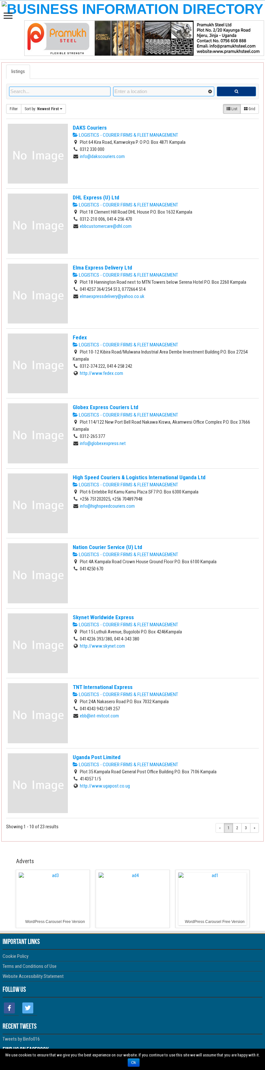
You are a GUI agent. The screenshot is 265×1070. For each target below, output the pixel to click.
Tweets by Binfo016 (21, 1039)
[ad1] (212, 899)
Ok (133, 1062)
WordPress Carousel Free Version (55, 921)
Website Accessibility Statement (33, 976)
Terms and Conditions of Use (30, 966)
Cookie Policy (15, 956)
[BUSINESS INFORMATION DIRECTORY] (132, 8)
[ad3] (53, 899)
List (233, 109)
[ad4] (133, 899)
